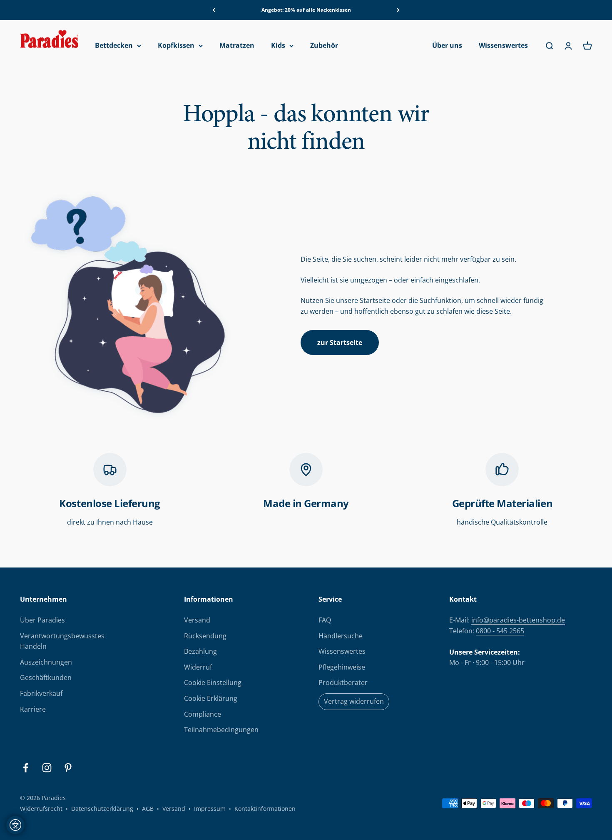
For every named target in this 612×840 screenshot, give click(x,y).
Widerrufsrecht (41, 808)
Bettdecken (114, 45)
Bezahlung (200, 651)
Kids (278, 45)
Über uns (447, 45)
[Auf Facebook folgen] (25, 767)
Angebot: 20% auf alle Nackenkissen (306, 9)
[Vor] (398, 10)
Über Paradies (42, 620)
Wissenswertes (503, 45)
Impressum (210, 808)
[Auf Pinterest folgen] (68, 767)
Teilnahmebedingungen (221, 729)
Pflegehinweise (341, 667)
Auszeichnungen (46, 662)
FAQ (324, 620)
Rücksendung (205, 635)
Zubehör (324, 45)
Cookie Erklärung (210, 698)
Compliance (202, 714)
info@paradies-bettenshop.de (518, 620)
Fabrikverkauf (41, 693)
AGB (148, 808)
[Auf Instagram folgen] (46, 767)
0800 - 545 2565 (500, 630)
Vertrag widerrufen (354, 701)
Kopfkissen (176, 45)
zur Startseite (339, 342)
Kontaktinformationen (265, 808)
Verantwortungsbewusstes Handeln (62, 641)
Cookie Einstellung (212, 682)
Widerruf (198, 667)
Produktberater (343, 682)
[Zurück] (213, 10)
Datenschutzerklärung (102, 808)
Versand (197, 620)
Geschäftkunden (46, 677)
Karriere (33, 709)
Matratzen (236, 45)
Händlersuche (340, 635)
